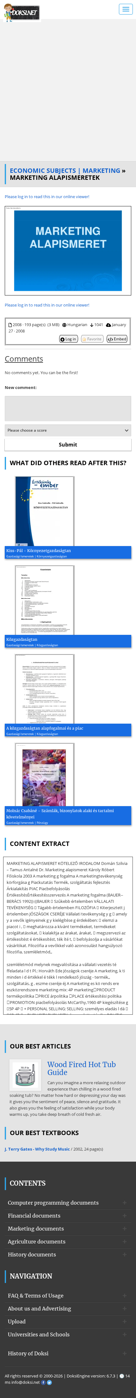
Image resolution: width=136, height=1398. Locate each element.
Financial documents (34, 1216)
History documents (32, 1254)
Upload (17, 1321)
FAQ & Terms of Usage (36, 1295)
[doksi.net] (22, 12)
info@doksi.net (25, 1382)
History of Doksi (28, 1353)
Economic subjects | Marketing (65, 170)
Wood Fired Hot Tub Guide (81, 1068)
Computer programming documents (53, 1203)
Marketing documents (36, 1228)
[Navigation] (126, 9)
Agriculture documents (36, 1241)
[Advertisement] (68, 90)
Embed (119, 338)
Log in (71, 338)
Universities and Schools (39, 1334)
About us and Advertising (39, 1308)
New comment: (21, 387)
